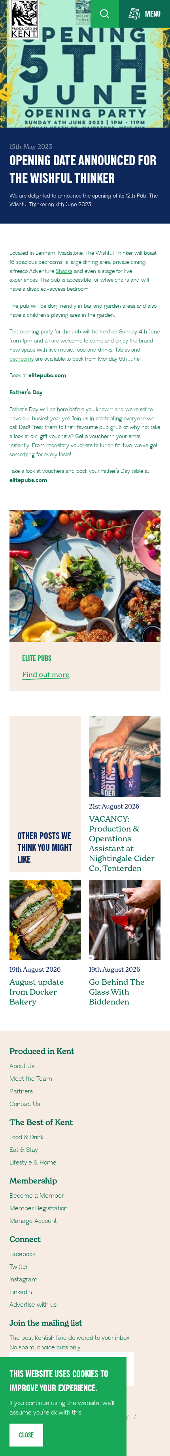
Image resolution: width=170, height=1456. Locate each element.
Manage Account (33, 1221)
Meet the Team (30, 1079)
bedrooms (21, 359)
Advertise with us (33, 1305)
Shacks (64, 271)
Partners (21, 1091)
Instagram (23, 1279)
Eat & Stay (23, 1150)
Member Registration (38, 1208)
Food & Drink (26, 1137)
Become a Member (36, 1196)
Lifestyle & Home (33, 1162)
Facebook (22, 1254)
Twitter (18, 1267)
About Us (21, 1066)
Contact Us (24, 1104)
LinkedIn (20, 1292)
